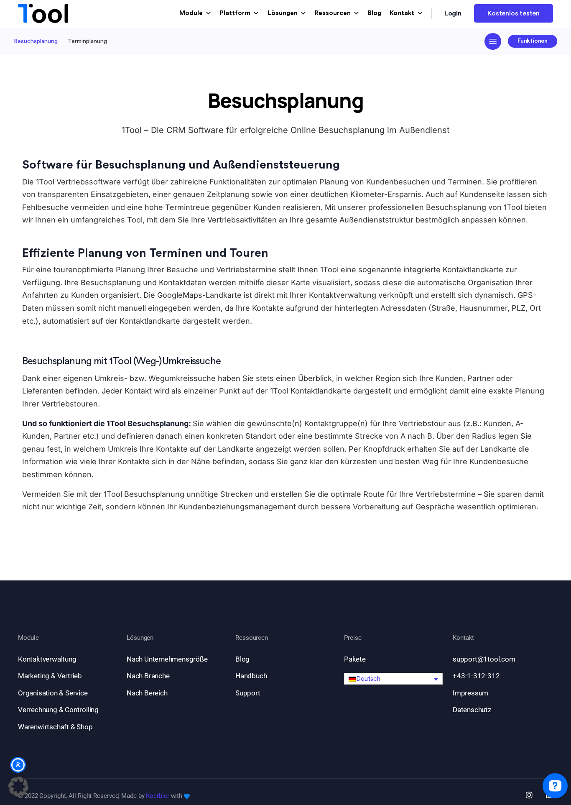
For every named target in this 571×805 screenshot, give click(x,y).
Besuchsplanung (36, 41)
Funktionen (532, 41)
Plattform (235, 13)
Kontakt (402, 13)
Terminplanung (87, 41)
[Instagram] (529, 795)
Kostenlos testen (513, 13)
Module (191, 13)
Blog (374, 13)
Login (453, 13)
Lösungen (283, 13)
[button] (393, 679)
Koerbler (157, 796)
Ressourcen (333, 13)
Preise (352, 638)
